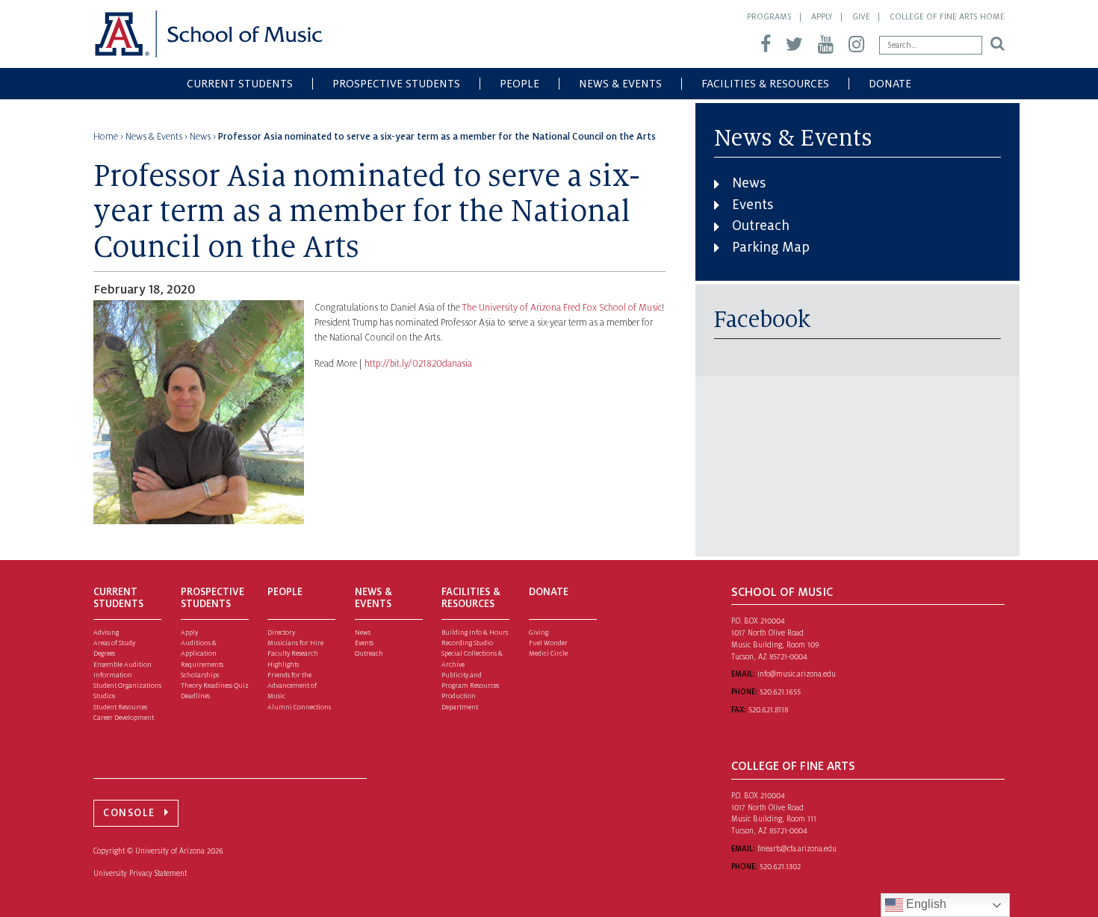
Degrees (104, 653)
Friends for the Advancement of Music (292, 685)
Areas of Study (114, 643)
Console (129, 812)
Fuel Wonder (548, 643)
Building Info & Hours (474, 632)
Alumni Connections (299, 707)
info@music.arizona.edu (796, 674)
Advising (106, 632)
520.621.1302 (780, 866)
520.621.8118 (768, 710)
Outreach (761, 225)
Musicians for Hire (295, 643)
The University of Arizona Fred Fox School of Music (562, 307)
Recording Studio (467, 643)
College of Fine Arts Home (947, 16)
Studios (104, 696)
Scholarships (200, 675)
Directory (281, 632)
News (749, 182)
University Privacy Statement (140, 873)
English (924, 904)
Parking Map (771, 247)
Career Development (123, 717)
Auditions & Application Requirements (202, 653)
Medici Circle (548, 653)
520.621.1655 (780, 692)
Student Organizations (127, 685)
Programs (769, 16)
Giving (538, 632)
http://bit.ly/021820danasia (418, 363)
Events (752, 204)
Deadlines (195, 696)
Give (861, 16)
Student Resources (120, 707)
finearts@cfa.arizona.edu (797, 849)
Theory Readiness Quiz (215, 685)
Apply (822, 16)
